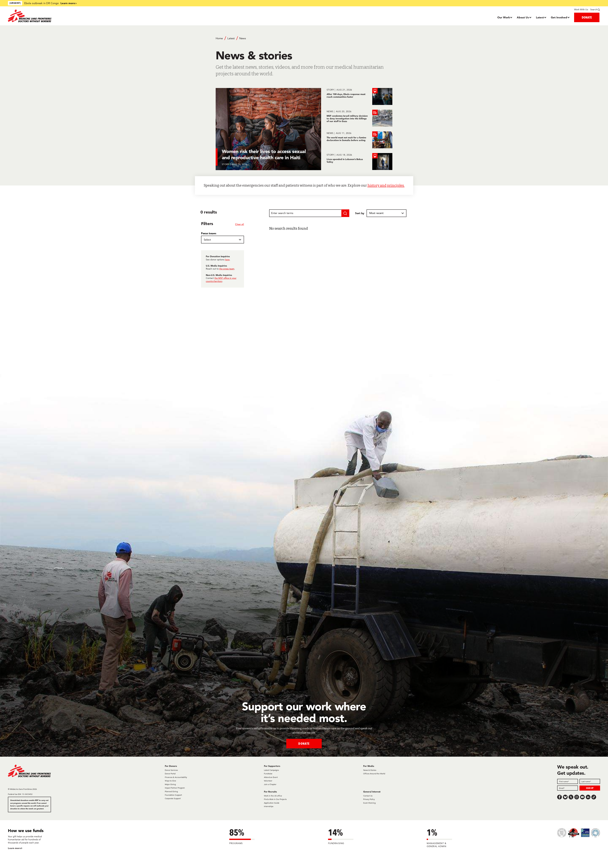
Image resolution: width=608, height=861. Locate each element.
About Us (523, 17)
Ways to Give (170, 780)
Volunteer (268, 780)
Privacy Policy (369, 799)
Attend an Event (271, 777)
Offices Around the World (374, 773)
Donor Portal (170, 773)
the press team (226, 268)
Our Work (503, 17)
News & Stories (369, 770)
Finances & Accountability (176, 777)
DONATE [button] (587, 17)
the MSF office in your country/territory (221, 280)
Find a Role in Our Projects (275, 799)
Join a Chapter (270, 784)
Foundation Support (173, 795)
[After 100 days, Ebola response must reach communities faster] (359, 96)
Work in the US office (273, 796)
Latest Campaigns (271, 770)
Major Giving (170, 784)
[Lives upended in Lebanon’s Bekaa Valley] (359, 161)
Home (219, 38)
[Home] (82, 15)
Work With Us (581, 9)
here (227, 259)
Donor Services (171, 770)
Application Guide (271, 803)
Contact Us (367, 796)
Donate (304, 743)
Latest (540, 17)
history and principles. (386, 185)
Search (593, 9)
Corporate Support (173, 798)
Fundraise (268, 773)
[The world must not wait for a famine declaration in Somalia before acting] (359, 139)
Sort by (359, 213)
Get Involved (559, 17)
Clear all (239, 224)
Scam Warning (369, 803)
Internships (268, 806)
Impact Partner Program (175, 788)
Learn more (67, 3)
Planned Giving (171, 791)
